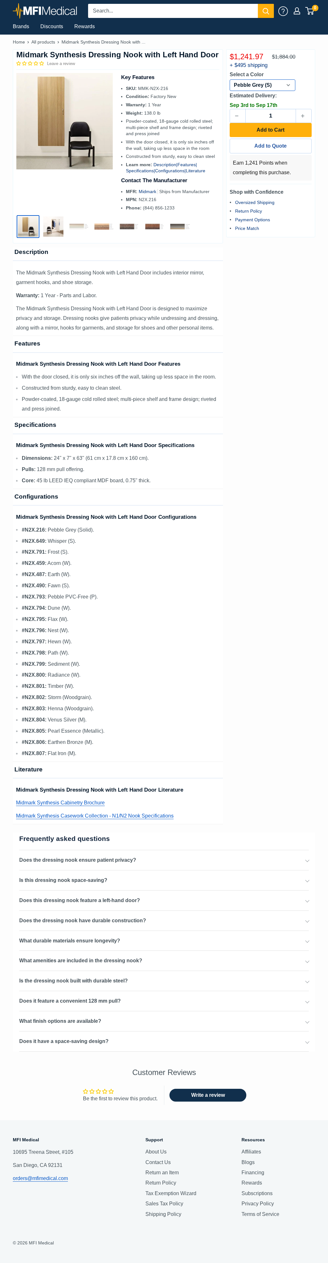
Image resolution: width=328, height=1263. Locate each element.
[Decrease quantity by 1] (237, 116)
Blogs (248, 1162)
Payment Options (252, 219)
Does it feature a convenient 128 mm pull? (70, 1001)
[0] (310, 11)
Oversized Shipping (255, 202)
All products (43, 42)
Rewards (84, 26)
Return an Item (162, 1172)
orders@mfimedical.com (40, 1178)
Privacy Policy (258, 1203)
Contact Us (158, 1162)
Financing (253, 1172)
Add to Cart (270, 130)
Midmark (148, 191)
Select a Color (247, 74)
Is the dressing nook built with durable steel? (73, 980)
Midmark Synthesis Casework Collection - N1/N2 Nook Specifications (95, 816)
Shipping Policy (163, 1214)
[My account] (283, 11)
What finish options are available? (60, 1021)
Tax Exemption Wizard (170, 1193)
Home (19, 42)
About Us (156, 1151)
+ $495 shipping (248, 65)
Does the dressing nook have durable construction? (82, 920)
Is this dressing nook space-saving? (63, 880)
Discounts (51, 26)
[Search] (266, 11)
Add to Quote (270, 146)
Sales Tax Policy (164, 1203)
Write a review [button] (208, 1095)
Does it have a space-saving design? (64, 1041)
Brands (21, 26)
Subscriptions (257, 1193)
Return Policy (248, 211)
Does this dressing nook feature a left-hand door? (79, 900)
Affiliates (251, 1151)
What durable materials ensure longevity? (69, 940)
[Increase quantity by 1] (303, 116)
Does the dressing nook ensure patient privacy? (77, 860)
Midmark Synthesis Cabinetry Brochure (60, 802)
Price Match (247, 228)
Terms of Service (260, 1214)
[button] (30, 63)
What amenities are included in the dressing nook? (80, 960)
